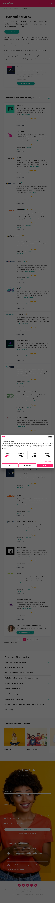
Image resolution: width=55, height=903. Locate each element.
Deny (10, 465)
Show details (48, 461)
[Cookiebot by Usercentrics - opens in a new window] (47, 437)
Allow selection (27, 465)
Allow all (45, 465)
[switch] (21, 456)
